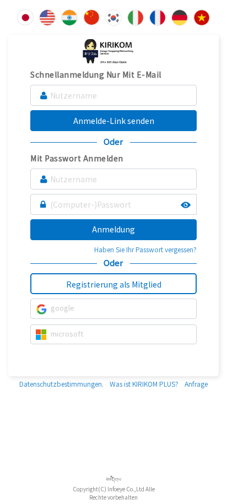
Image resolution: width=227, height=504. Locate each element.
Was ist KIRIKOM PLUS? (144, 383)
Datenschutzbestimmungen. (61, 383)
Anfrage (196, 383)
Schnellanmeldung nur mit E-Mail (95, 74)
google (62, 307)
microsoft (67, 333)
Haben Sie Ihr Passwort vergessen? (145, 249)
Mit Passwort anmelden (76, 158)
